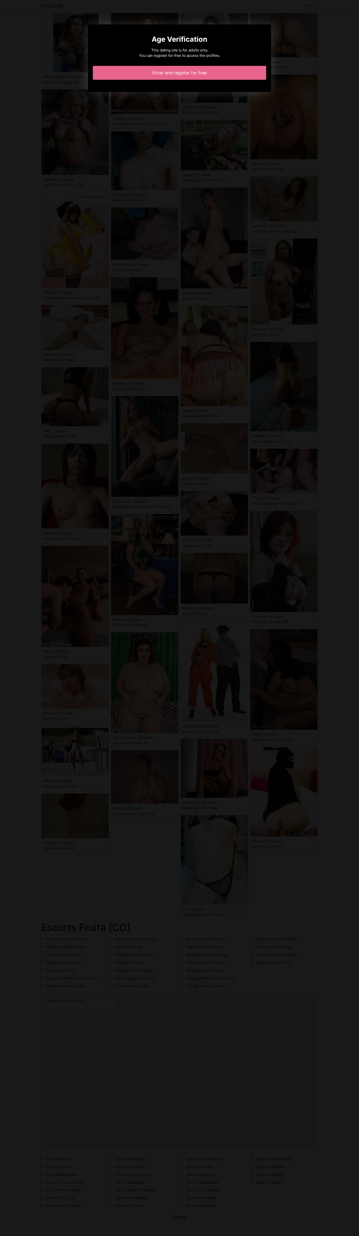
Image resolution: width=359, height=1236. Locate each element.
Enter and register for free (179, 72)
